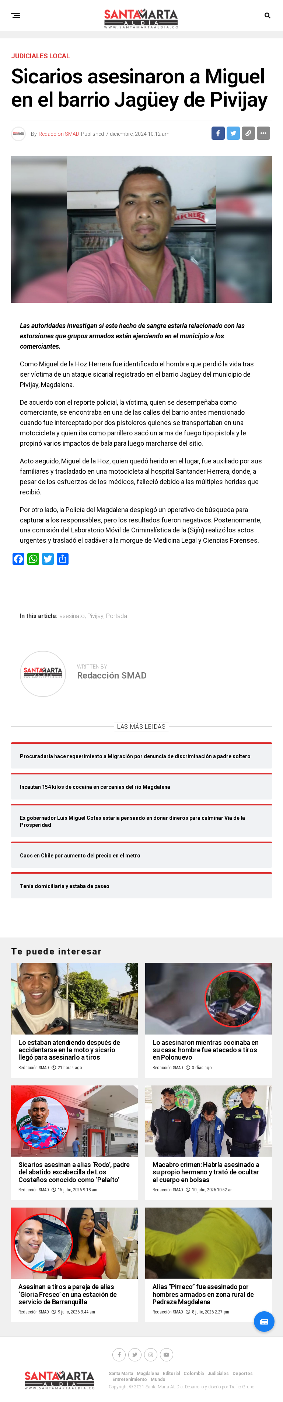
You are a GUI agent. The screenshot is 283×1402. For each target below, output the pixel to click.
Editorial (171, 1373)
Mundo (158, 1379)
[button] (264, 1321)
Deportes (243, 1373)
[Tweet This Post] (233, 133)
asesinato (72, 616)
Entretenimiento (129, 1379)
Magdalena (148, 1373)
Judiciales (218, 1373)
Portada (116, 616)
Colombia (194, 1373)
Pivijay (95, 616)
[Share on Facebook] (218, 133)
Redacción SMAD (59, 134)
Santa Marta (121, 1373)
